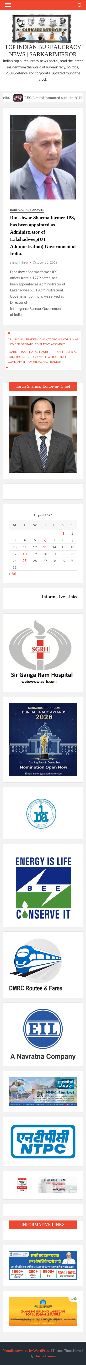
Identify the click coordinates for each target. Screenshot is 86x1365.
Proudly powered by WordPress (26, 1350)
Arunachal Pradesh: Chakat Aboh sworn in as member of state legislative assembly (43, 342)
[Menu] (7, 5)
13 (45, 547)
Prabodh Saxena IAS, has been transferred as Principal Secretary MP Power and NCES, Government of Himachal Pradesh (42, 356)
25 (24, 560)
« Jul (12, 573)
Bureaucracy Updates (27, 209)
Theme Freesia (45, 1356)
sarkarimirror (19, 262)
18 (24, 554)
